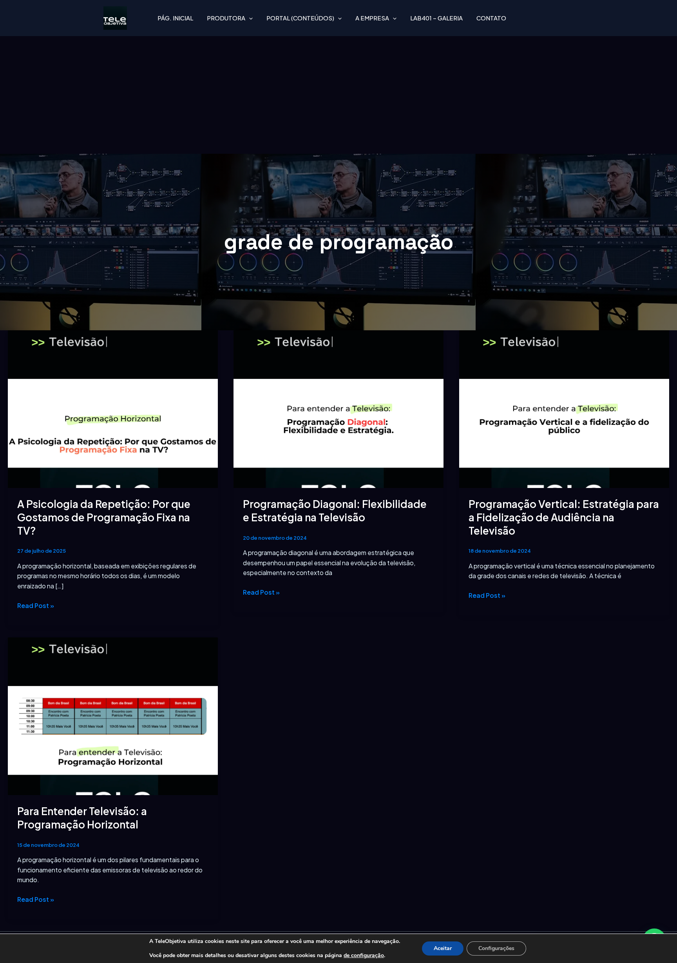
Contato (491, 18)
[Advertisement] (338, 95)
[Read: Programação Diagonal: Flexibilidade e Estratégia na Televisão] (338, 408)
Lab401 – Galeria (436, 18)
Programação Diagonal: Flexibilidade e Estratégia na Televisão (335, 510)
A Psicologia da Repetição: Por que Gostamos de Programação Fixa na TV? (103, 517)
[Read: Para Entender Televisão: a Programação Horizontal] (113, 715)
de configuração (364, 955)
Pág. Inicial (175, 18)
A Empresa (372, 18)
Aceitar (443, 948)
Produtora (226, 18)
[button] (249, 18)
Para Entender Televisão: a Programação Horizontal (82, 818)
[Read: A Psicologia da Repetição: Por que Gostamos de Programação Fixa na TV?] (113, 408)
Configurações (496, 948)
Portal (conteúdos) (300, 18)
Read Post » (35, 605)
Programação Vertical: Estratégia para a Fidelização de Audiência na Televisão (564, 517)
